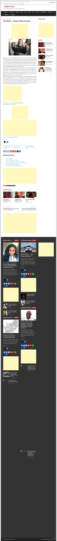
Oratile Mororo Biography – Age (18, 200)
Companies (26, 253)
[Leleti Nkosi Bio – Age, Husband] (41, 61)
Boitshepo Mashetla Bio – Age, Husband (49, 68)
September (43, 12)
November (6, 14)
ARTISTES (8, 185)
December (13, 14)
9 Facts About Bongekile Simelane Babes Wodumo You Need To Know (10, 266)
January (6, 12)
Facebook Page (13, 104)
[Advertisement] (19, 31)
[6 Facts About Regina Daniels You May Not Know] (5, 310)
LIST (7, 334)
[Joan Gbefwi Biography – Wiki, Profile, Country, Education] (23, 300)
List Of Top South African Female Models (13, 381)
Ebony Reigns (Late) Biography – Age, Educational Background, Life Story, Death (32, 453)
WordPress (47, 539)
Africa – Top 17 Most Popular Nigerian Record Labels (14, 374)
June (29, 12)
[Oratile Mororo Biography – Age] (20, 198)
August (37, 12)
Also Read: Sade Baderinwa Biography (10, 137)
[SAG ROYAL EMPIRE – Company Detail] (23, 294)
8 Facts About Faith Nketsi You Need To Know (12, 305)
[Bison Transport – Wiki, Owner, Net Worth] (28, 252)
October (50, 12)
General (4, 19)
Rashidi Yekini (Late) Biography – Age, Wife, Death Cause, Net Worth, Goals (32, 367)
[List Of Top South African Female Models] (5, 380)
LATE (28, 321)
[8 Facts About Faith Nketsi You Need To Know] (5, 304)
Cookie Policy (22, 3)
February (12, 12)
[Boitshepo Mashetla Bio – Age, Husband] (41, 67)
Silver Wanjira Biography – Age (6, 200)
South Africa (9, 19)
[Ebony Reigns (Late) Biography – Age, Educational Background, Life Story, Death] (24, 451)
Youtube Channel (10, 102)
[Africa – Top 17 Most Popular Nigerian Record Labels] (6, 372)
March (17, 12)
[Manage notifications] (54, 538)
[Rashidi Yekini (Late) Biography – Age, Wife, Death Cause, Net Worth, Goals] (24, 365)
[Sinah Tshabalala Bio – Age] (31, 198)
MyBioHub (9, 6)
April (21, 12)
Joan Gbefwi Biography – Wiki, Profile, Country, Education (30, 302)
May (25, 12)
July (33, 12)
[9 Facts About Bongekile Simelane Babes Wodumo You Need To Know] (11, 261)
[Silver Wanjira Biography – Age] (8, 198)
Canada (22, 253)
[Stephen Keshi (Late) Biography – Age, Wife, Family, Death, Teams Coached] (28, 320)
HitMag (52, 539)
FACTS (4, 262)
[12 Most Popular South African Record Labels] (11, 333)
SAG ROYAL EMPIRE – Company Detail (31, 295)
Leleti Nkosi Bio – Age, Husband (49, 62)
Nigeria (31, 321)
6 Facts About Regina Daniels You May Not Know (12, 312)
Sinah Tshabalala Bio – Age (49, 56)
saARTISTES (13, 185)
